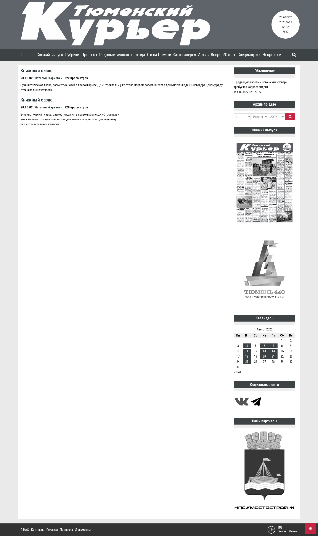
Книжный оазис (37, 70)
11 (246, 351)
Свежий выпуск (50, 54)
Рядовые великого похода (122, 54)
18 (246, 356)
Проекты (89, 54)
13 (264, 351)
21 (273, 356)
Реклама (52, 530)
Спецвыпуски (249, 54)
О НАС (25, 530)
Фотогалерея (184, 54)
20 (264, 356)
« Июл (237, 372)
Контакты (37, 530)
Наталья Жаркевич (48, 78)
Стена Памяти (159, 54)
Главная (27, 54)
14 (273, 351)
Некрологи (272, 54)
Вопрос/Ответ (223, 54)
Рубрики (72, 54)
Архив (203, 54)
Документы (83, 530)
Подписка (66, 530)
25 (246, 362)
